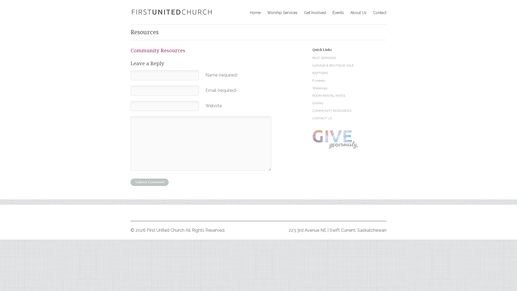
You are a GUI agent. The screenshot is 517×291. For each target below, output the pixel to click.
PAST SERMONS (324, 58)
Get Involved (315, 13)
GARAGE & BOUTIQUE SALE (333, 65)
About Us (358, 13)
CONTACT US (322, 118)
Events (338, 13)
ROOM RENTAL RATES (328, 96)
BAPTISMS (320, 73)
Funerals (318, 80)
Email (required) (220, 90)
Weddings (319, 88)
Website (213, 105)
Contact (379, 13)
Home (255, 13)
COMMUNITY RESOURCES (331, 111)
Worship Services (282, 13)
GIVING (317, 103)
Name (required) (221, 75)
